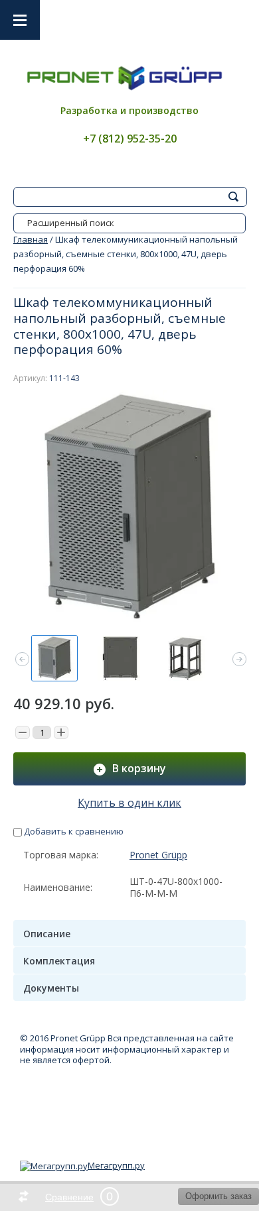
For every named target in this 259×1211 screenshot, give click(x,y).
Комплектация (59, 960)
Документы (51, 988)
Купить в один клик (129, 802)
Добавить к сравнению (73, 831)
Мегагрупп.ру (116, 1165)
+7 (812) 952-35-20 (130, 138)
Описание (46, 933)
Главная (30, 239)
